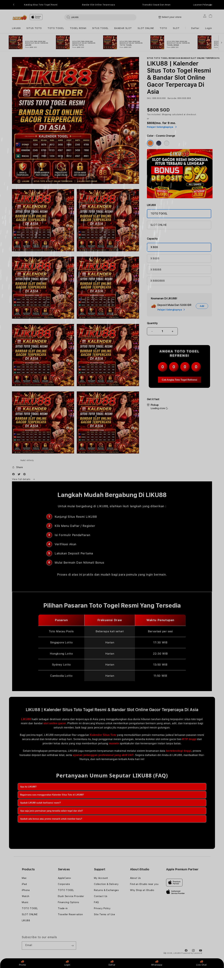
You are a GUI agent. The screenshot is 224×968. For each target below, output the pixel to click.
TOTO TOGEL (56, 28)
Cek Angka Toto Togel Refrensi (179, 379)
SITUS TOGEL (100, 28)
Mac (24, 878)
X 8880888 (157, 280)
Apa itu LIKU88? (28, 786)
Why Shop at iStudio (142, 890)
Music (25, 902)
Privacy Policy (102, 908)
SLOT (176, 28)
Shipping (166, 114)
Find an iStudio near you (144, 884)
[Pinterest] (25, 475)
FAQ (96, 902)
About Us (135, 878)
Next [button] (210, 4)
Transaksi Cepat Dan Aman (156, 5)
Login (67, 964)
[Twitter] (20, 475)
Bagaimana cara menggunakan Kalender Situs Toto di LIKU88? (52, 795)
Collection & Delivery (106, 884)
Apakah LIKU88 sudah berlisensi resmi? (40, 803)
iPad (24, 884)
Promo (22, 964)
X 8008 (154, 258)
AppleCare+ (64, 878)
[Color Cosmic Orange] (150, 143)
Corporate (64, 884)
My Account (101, 878)
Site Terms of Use (104, 914)
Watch (25, 896)
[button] (16, 28)
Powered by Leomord (191, 953)
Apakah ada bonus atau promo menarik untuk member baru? (51, 819)
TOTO (163, 28)
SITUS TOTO (34, 28)
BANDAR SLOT (123, 28)
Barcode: (172, 98)
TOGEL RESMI (78, 28)
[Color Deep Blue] (158, 143)
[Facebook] (14, 475)
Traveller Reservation (70, 914)
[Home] (19, 17)
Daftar (112, 964)
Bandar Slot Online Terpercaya (98, 5)
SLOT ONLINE (146, 28)
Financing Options (68, 902)
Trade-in (63, 908)
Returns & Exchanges (106, 890)
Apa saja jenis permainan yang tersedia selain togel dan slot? (51, 811)
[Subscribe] (72, 945)
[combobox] (100, 17)
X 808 (154, 247)
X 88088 (155, 269)
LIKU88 (16, 28)
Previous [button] (13, 4)
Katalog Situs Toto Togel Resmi (41, 5)
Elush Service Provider (71, 896)
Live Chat (201, 964)
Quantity (152, 323)
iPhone (26, 890)
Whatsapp (156, 964)
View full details (21, 479)
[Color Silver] (166, 143)
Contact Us (100, 896)
